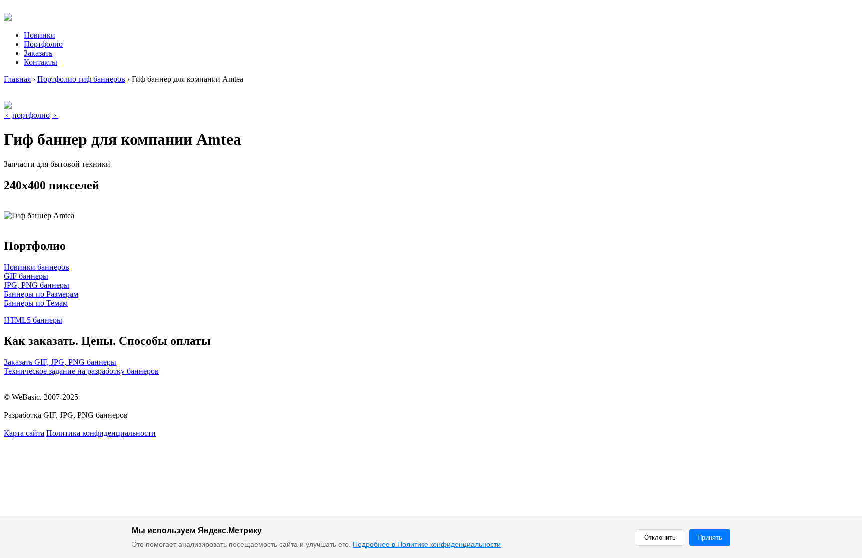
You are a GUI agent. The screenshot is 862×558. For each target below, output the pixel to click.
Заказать (38, 53)
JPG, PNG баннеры (36, 285)
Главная (17, 79)
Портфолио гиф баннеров (81, 79)
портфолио (31, 115)
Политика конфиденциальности (101, 433)
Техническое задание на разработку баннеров (81, 371)
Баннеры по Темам (36, 303)
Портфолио (43, 44)
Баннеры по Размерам (41, 294)
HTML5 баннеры (33, 320)
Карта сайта (24, 433)
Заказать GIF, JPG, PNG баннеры (60, 362)
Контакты (40, 62)
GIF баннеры (26, 276)
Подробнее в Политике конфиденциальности (427, 544)
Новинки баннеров (36, 267)
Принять (709, 537)
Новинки (39, 35)
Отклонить (660, 537)
